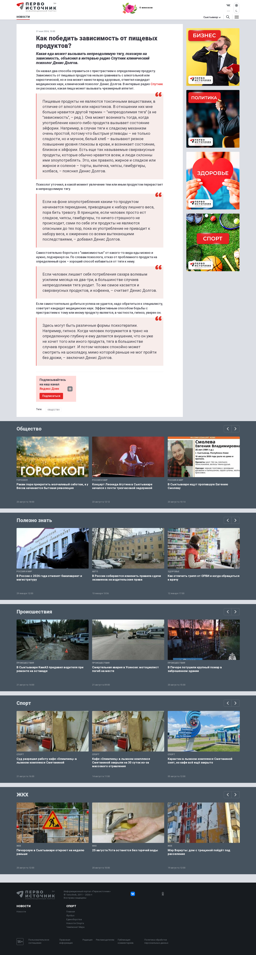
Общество (54, 410)
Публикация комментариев (126, 941)
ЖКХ (22, 795)
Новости (23, 906)
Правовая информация (66, 941)
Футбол (70, 915)
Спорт (24, 703)
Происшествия (34, 612)
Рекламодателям (105, 939)
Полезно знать (34, 520)
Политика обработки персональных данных (156, 941)
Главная (70, 911)
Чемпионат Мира (75, 927)
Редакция (87, 939)
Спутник (157, 84)
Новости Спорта (75, 923)
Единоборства (74, 919)
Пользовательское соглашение (38, 941)
